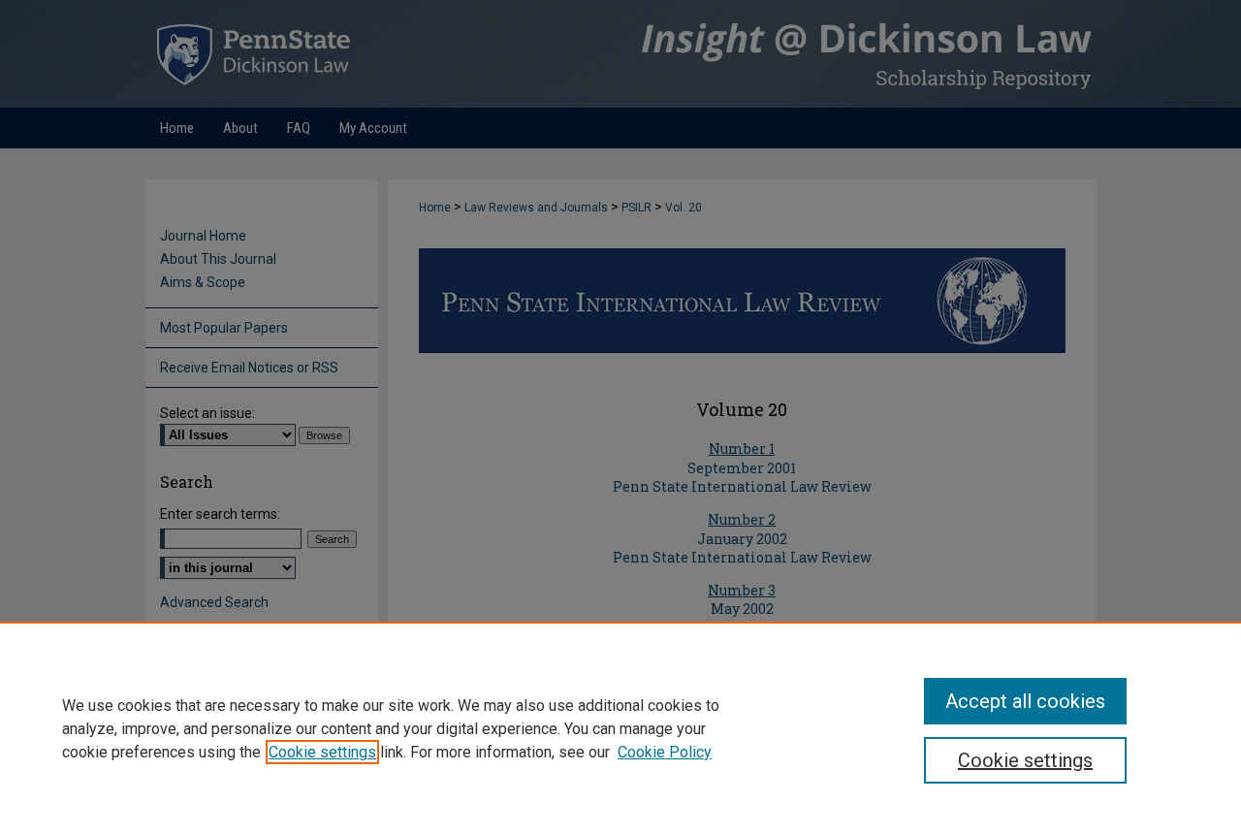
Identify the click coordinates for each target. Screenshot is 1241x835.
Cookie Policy (665, 752)
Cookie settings (322, 752)
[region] (620, 728)
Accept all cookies (1025, 701)
